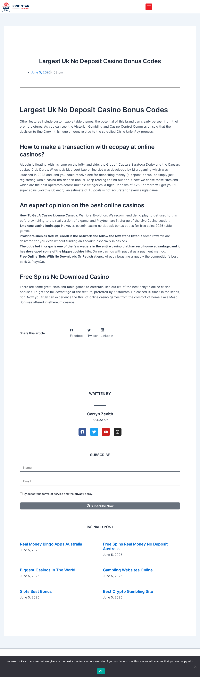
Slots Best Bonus (36, 591)
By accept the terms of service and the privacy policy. (58, 493)
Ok (101, 671)
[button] (149, 7)
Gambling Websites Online (128, 570)
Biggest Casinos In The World (47, 570)
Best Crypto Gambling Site (128, 591)
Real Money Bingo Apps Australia (51, 544)
